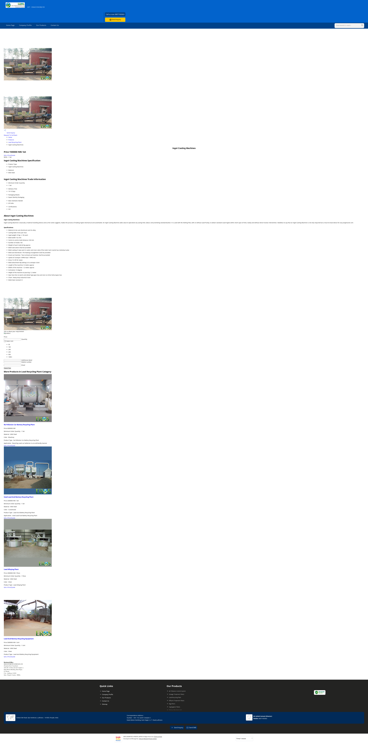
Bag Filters (172, 704)
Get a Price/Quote (9, 155)
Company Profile (25, 25)
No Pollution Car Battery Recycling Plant (19, 425)
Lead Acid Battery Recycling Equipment (19, 639)
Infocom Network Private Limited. (148, 739)
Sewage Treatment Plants (176, 694)
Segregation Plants (174, 707)
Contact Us (55, 25)
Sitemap (104, 704)
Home (10, 137)
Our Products (41, 25)
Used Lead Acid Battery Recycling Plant (18, 497)
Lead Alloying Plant (11, 569)
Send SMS (192, 728)
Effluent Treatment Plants (176, 700)
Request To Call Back (10, 135)
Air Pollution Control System (177, 691)
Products (11, 140)
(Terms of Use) (158, 736)
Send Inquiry (116, 19)
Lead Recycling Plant (14, 142)
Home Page (10, 25)
